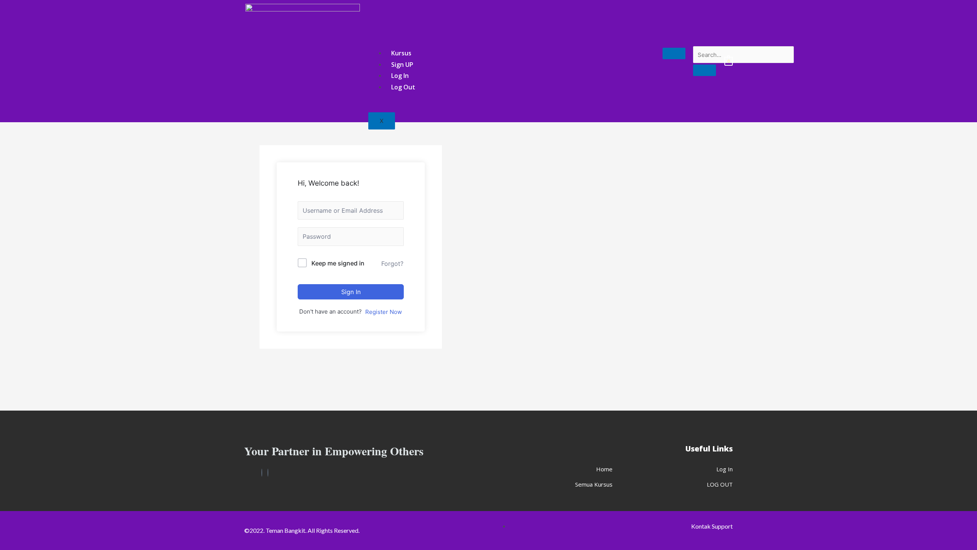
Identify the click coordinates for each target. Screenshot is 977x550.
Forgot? (392, 263)
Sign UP (402, 64)
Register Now (383, 311)
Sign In (351, 292)
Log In (400, 75)
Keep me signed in (337, 263)
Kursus (401, 53)
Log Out (403, 87)
